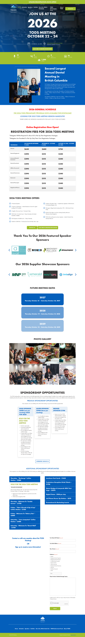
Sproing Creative (73, 634)
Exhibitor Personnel (54, 569)
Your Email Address (55, 543)
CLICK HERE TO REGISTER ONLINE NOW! (42, 49)
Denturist (52, 567)
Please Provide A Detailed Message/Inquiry (59, 576)
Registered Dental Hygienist (56, 558)
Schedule (24, 7)
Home (19, 7)
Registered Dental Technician (56, 565)
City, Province (54, 549)
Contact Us (70, 8)
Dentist (52, 556)
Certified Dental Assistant (55, 561)
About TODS (61, 7)
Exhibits (36, 7)
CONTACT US (32, 227)
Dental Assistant (53, 562)
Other (52, 570)
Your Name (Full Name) (56, 538)
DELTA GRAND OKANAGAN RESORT (54, 43)
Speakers (30, 7)
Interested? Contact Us (42, 461)
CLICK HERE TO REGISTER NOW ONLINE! (48, 227)
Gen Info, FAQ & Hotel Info (43, 7)
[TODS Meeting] (13, 8)
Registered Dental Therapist (55, 559)
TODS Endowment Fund (53, 8)
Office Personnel (54, 564)
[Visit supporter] (19, 250)
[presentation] (9, 250)
